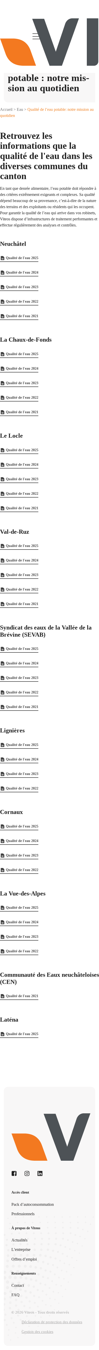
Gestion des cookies (37, 1332)
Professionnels (23, 1214)
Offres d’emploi (24, 1259)
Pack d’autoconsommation (32, 1204)
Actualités (19, 1240)
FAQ (15, 1295)
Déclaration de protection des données (52, 1322)
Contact (17, 1285)
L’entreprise (20, 1249)
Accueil (6, 109)
